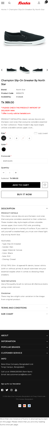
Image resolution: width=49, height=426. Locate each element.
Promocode (6, 156)
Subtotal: (5, 178)
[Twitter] (7, 390)
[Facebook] (2, 390)
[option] (24, 37)
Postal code (41, 396)
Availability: (6, 97)
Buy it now (24, 194)
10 (4, 138)
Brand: (4, 90)
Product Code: (7, 93)
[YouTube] (16, 390)
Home (3, 9)
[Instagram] (11, 390)
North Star (20, 90)
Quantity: (5, 168)
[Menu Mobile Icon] (2, 3)
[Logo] (24, 2)
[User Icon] (39, 3)
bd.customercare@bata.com (19, 374)
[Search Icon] (9, 3)
